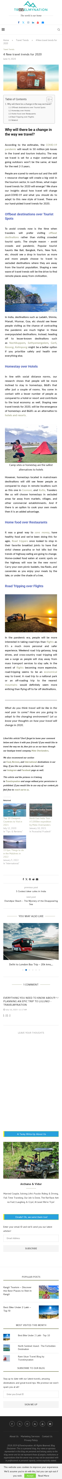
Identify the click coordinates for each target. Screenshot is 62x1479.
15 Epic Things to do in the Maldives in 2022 (13, 853)
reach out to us (22, 789)
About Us (14, 1436)
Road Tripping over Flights (22, 117)
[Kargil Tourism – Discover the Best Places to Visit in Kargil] (49, 1292)
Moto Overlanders (39, 750)
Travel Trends (22, 40)
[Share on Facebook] (23, 879)
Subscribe (31, 1248)
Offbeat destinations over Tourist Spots (28, 107)
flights (50, 642)
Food (8, 761)
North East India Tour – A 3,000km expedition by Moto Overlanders (40, 821)
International (31, 761)
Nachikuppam (17, 343)
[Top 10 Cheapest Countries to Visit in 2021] (14, 810)
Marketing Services (30, 1436)
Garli (53, 343)
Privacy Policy (31, 1440)
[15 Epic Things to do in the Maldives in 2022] (14, 841)
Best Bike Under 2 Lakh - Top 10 (34, 1335)
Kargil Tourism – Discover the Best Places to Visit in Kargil (17, 1291)
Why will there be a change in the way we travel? (29, 104)
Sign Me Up (31, 1404)
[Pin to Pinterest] (30, 879)
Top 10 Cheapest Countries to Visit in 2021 (12, 821)
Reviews (16, 761)
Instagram (12, 770)
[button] (6, 946)
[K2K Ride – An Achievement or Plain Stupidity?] (31, 941)
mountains (11, 685)
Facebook (26, 770)
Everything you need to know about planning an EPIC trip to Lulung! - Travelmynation (29, 1001)
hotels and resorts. (15, 415)
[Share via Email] (37, 879)
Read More (43, 1476)
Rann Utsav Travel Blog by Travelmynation (31, 1358)
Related (14, 120)
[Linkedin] (33, 22)
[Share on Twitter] (26, 879)
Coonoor (27, 490)
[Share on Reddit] (33, 879)
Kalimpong (21, 347)
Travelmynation (13, 781)
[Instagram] (28, 22)
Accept (30, 1475)
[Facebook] (18, 22)
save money (42, 532)
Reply (56, 998)
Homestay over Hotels (20, 110)
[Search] (58, 29)
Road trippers (20, 541)
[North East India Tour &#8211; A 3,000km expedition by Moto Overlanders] (40, 810)
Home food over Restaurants (23, 113)
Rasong (9, 347)
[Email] (43, 22)
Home (6, 40)
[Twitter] (23, 22)
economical (50, 672)
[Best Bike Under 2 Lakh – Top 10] (49, 1312)
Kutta (42, 490)
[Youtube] (38, 22)
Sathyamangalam (38, 343)
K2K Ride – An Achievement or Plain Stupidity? (31, 964)
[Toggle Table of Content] (47, 99)
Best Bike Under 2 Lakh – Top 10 (17, 1309)
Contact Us (47, 1436)
